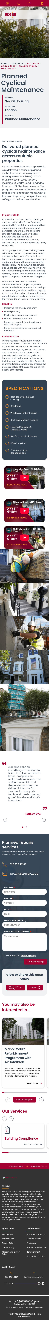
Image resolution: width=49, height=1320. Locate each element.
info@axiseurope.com (24, 874)
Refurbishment (33, 1252)
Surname (8, 898)
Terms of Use (8, 1239)
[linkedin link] (43, 1283)
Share (33, 988)
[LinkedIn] (42, 4)
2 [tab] (26, 827)
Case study (17, 64)
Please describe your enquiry (17, 931)
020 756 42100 (18, 864)
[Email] (7, 3)
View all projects (24, 1100)
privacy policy (28, 956)
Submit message (35, 962)
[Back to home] (10, 17)
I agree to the (21, 956)
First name (9, 887)
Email (7, 909)
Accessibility (7, 1234)
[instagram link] (39, 1283)
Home (4, 64)
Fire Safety (31, 1243)
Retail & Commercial (39, 1166)
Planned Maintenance (37, 1248)
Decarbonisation (34, 1239)
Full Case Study (13, 988)
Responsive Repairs (35, 1256)
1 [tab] (22, 827)
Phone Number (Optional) (15, 920)
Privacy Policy (8, 1243)
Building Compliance (36, 1234)
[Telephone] (19, 3)
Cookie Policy (8, 1248)
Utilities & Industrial (15, 1166)
